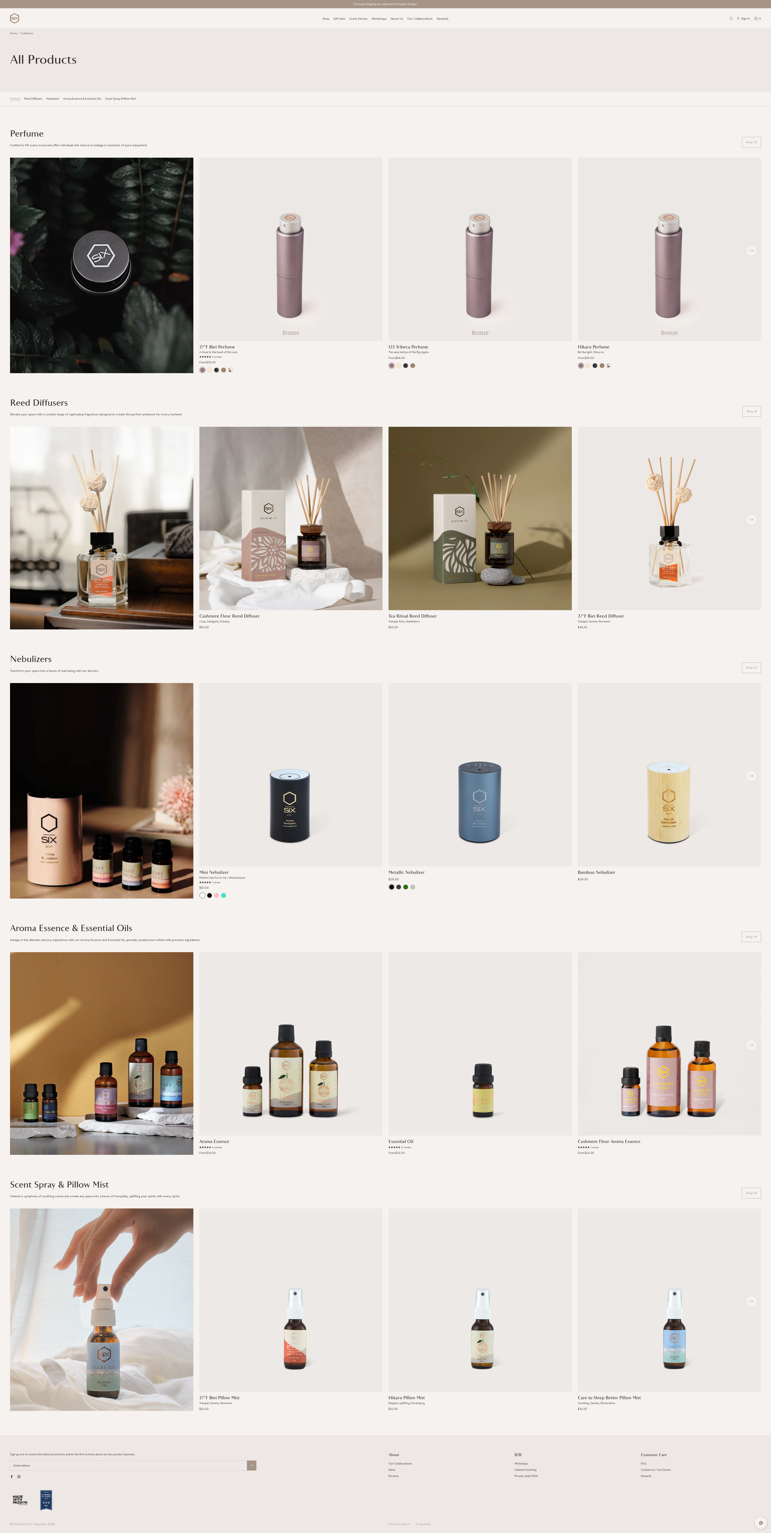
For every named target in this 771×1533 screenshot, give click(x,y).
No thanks (425, 809)
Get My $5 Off (425, 792)
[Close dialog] (459, 736)
